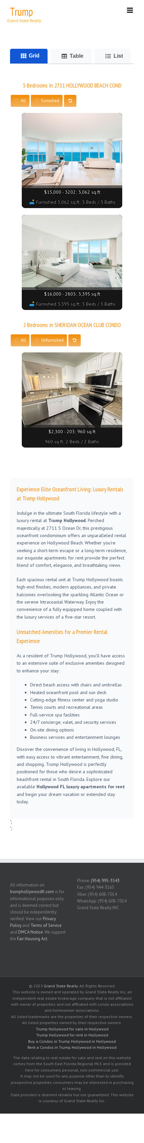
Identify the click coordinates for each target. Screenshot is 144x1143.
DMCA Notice (30, 932)
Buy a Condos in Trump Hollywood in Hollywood (72, 1041)
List (118, 56)
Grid (34, 55)
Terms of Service (46, 925)
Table (76, 56)
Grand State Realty (61, 985)
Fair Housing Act (32, 939)
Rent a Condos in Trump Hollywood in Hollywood (72, 1047)
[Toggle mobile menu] (130, 10)
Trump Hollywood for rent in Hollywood (72, 1034)
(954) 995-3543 (105, 880)
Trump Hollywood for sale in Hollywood (72, 1028)
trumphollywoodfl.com (32, 891)
